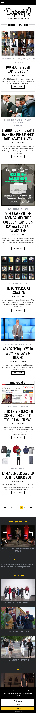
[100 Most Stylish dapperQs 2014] (17, 43)
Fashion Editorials (15, 59)
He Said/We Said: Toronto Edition (18, 660)
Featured (24, 59)
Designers (7, 120)
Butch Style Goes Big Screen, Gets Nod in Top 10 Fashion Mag (18, 415)
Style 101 (20, 344)
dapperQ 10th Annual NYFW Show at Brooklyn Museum (18, 549)
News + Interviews (13, 209)
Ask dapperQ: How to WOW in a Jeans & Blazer (18, 353)
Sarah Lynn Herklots (19, 361)
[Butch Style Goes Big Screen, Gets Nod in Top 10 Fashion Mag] (17, 392)
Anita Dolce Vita (19, 75)
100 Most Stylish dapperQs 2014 (18, 69)
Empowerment (6, 59)
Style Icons (31, 59)
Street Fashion (13, 283)
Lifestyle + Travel (22, 120)
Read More (18, 87)
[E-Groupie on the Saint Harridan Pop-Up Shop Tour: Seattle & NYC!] (17, 106)
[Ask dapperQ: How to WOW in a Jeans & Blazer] (17, 329)
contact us (26, 567)
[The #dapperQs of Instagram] (17, 268)
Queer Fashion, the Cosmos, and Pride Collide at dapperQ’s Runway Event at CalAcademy (18, 222)
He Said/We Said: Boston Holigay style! (18, 603)
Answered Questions (10, 344)
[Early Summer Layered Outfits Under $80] (17, 455)
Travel (22, 122)
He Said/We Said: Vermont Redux (18, 631)
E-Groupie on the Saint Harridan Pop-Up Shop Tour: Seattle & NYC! (18, 134)
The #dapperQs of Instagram (18, 290)
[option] (18, 538)
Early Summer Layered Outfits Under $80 (18, 475)
